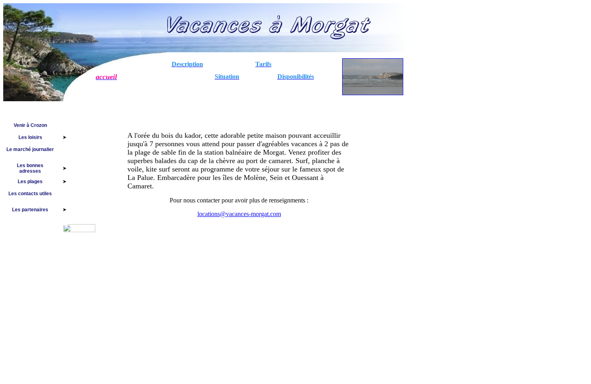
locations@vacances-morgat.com (239, 213)
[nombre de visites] (79, 230)
